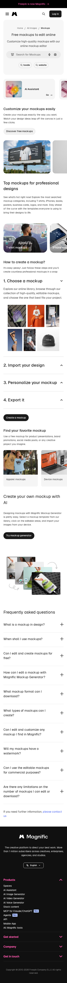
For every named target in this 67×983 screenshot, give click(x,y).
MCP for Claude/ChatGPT (20, 911)
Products (9, 880)
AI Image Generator (14, 894)
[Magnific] (33, 837)
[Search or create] (43, 13)
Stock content (11, 906)
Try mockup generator (19, 535)
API (5, 919)
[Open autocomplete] (11, 54)
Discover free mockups (19, 131)
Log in (55, 13)
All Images (32, 28)
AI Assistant (9, 890)
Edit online (19, 166)
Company (9, 946)
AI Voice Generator (13, 902)
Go (35, 166)
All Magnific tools (13, 927)
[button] (33, 865)
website (43, 65)
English (33, 865)
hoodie (26, 65)
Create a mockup (16, 417)
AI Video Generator (13, 898)
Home (20, 28)
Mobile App (9, 923)
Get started (10, 937)
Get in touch (11, 956)
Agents (10, 915)
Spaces (7, 885)
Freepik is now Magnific (31, 3)
